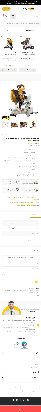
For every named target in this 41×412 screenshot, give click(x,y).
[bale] (24, 400)
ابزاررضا (37, 23)
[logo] (28, 8)
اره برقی (21, 197)
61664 (31, 311)
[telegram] (13, 400)
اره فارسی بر (8, 23)
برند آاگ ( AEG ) (20, 205)
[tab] (35, 215)
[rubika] (28, 400)
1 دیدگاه (29, 143)
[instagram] (20, 400)
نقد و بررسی (25, 215)
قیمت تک (31, 59)
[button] (4, 30)
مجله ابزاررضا (36, 358)
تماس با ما (36, 361)
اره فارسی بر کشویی (16, 202)
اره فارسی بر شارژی (28, 202)
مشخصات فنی (35, 215)
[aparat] (17, 400)
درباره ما (37, 364)
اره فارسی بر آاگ (31, 205)
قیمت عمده (24, 59)
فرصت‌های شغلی (34, 368)
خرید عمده (6, 9)
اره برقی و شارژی (18, 23)
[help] (6, 16)
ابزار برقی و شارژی (29, 23)
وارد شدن (36, 251)
